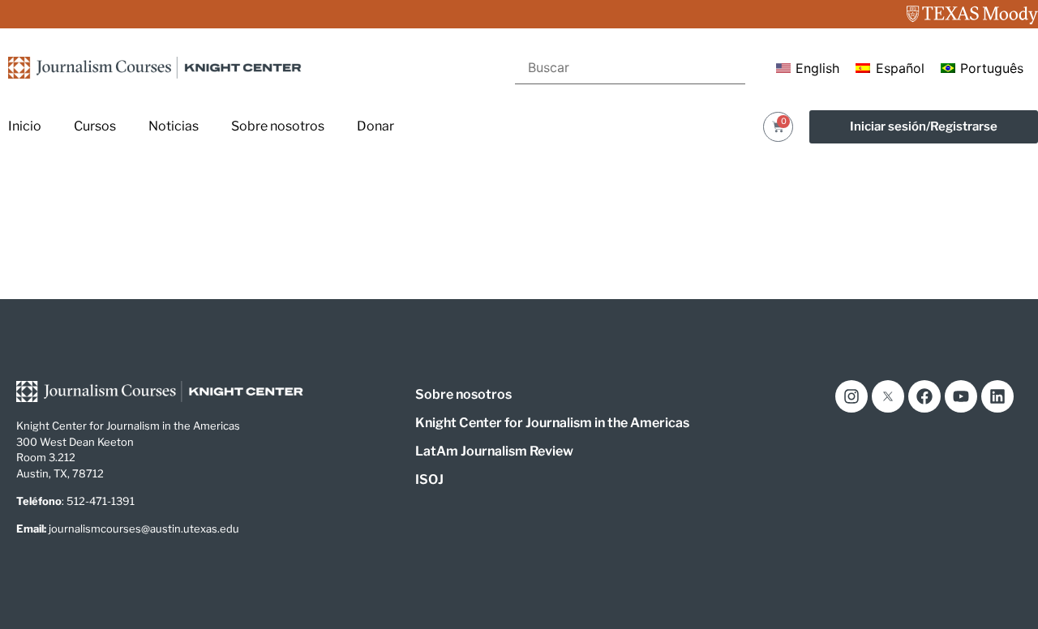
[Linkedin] (997, 396)
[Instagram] (851, 396)
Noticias (173, 126)
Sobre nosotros (277, 126)
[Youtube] (961, 396)
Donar (375, 126)
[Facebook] (924, 396)
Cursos (95, 126)
